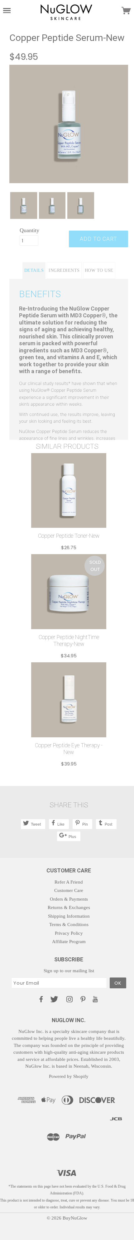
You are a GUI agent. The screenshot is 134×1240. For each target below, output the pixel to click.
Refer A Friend (69, 882)
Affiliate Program (69, 941)
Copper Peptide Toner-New (68, 536)
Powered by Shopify (69, 1076)
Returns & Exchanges (69, 907)
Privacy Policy (69, 933)
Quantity (29, 230)
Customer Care (68, 890)
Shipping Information (69, 916)
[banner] (66, 11)
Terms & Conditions (69, 924)
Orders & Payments (69, 899)
